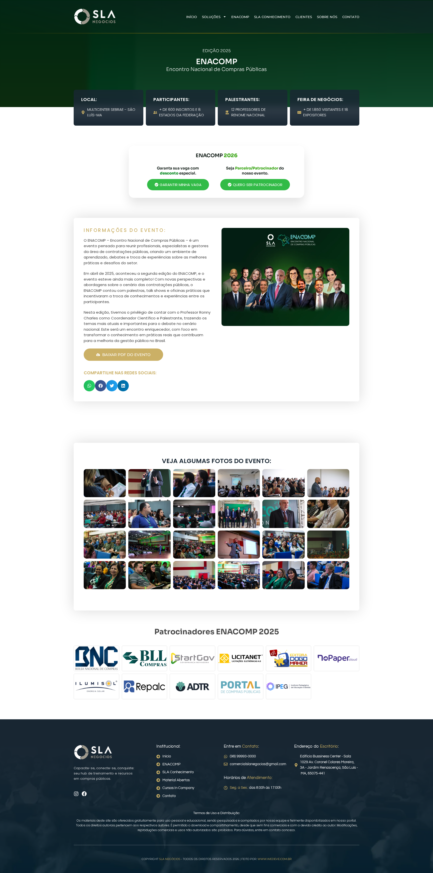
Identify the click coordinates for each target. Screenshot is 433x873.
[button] (89, 385)
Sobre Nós (327, 17)
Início (191, 17)
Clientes (303, 17)
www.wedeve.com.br (275, 859)
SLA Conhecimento (272, 17)
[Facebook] (84, 793)
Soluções (211, 17)
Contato (350, 17)
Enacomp (240, 17)
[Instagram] (76, 793)
